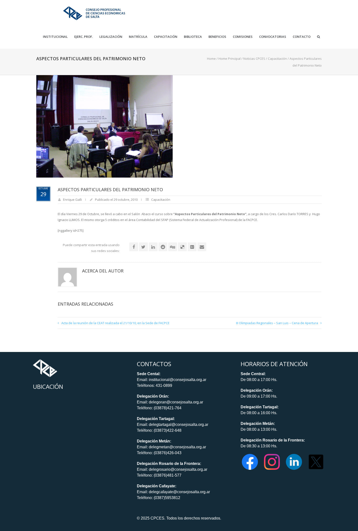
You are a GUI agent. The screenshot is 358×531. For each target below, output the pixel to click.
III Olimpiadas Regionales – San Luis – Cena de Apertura (277, 323)
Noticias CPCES (254, 58)
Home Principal (229, 58)
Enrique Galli (72, 199)
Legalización (110, 37)
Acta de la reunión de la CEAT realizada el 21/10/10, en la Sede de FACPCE (115, 323)
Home (211, 58)
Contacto (302, 37)
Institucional (55, 37)
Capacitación (165, 37)
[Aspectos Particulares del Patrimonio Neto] (104, 126)
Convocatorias (272, 37)
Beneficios (217, 37)
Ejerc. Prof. (83, 37)
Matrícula (138, 37)
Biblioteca (193, 37)
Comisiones (243, 37)
